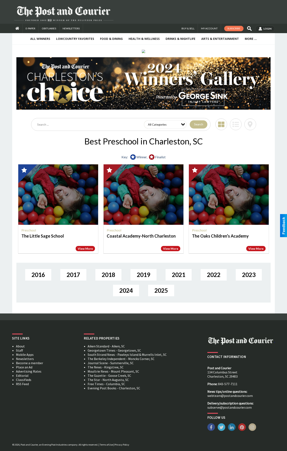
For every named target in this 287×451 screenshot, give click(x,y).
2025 (161, 290)
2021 (178, 274)
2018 (108, 274)
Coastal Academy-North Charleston (141, 235)
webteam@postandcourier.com (230, 396)
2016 (38, 274)
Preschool (28, 230)
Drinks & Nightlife (180, 39)
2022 (213, 274)
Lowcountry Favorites (75, 39)
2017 (73, 274)
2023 (248, 274)
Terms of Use (106, 444)
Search (198, 124)
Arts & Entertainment (220, 39)
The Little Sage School (42, 235)
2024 (126, 290)
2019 (143, 274)
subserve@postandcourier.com (229, 407)
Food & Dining (111, 39)
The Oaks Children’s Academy (220, 235)
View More (85, 248)
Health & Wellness (144, 39)
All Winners (40, 39)
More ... (251, 39)
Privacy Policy (122, 444)
